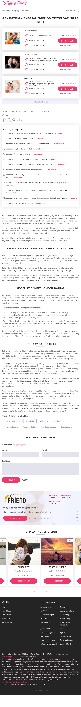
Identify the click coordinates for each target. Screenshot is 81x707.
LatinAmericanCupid (48, 644)
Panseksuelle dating (48, 427)
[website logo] (12, 38)
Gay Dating (44, 636)
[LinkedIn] (9, 120)
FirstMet (52, 159)
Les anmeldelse (68, 45)
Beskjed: (6, 461)
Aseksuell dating (29, 427)
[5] (24, 444)
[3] (19, 444)
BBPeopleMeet (46, 622)
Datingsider (64, 607)
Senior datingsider (47, 632)
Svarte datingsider (47, 640)
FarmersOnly (62, 164)
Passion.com (10, 185)
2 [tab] (77, 514)
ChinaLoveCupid (51, 170)
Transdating (30, 421)
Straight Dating (58, 421)
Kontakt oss (6, 615)
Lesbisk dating (66, 427)
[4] (22, 444)
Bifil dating (44, 421)
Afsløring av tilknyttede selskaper (15, 682)
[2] (17, 444)
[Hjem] (14, 3)
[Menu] (78, 3)
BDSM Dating (65, 618)
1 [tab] (77, 511)
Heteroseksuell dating (12, 421)
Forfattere (6, 618)
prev (36, 590)
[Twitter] (14, 120)
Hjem (4, 607)
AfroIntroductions (12, 193)
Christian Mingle (35, 149)
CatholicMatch (65, 644)
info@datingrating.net (10, 656)
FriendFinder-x (58, 144)
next (44, 590)
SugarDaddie (38, 154)
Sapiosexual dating (11, 427)
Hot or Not (18, 177)
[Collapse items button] (40, 101)
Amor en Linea (46, 607)
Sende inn (11, 480)
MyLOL (62, 632)
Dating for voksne (67, 611)
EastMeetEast (40, 203)
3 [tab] (77, 517)
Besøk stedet (67, 40)
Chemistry (40, 139)
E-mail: (45, 450)
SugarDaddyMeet (67, 640)
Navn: (4, 450)
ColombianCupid (47, 615)
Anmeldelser (7, 611)
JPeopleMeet (45, 628)
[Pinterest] (20, 120)
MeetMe (74, 198)
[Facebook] (4, 120)
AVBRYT (25, 480)
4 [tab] (77, 521)
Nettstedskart (7, 622)
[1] (14, 444)
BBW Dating (64, 615)
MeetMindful (45, 618)
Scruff (60, 133)
